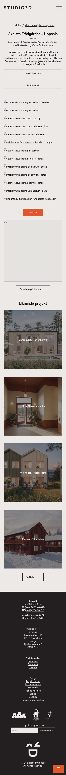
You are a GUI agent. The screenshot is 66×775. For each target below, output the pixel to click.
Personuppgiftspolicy (33, 699)
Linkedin (33, 667)
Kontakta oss (33, 212)
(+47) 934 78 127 (35, 610)
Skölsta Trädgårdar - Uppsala (39, 25)
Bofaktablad (33, 84)
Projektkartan (33, 681)
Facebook (33, 664)
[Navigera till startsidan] (17, 7)
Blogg (33, 693)
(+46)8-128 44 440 (35, 607)
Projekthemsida (33, 73)
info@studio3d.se (33, 604)
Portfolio (16, 25)
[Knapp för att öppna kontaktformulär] (58, 769)
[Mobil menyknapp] (59, 8)
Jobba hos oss (33, 690)
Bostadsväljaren (33, 684)
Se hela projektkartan (30, 289)
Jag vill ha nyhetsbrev (33, 725)
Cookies (33, 696)
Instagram (33, 661)
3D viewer (33, 687)
